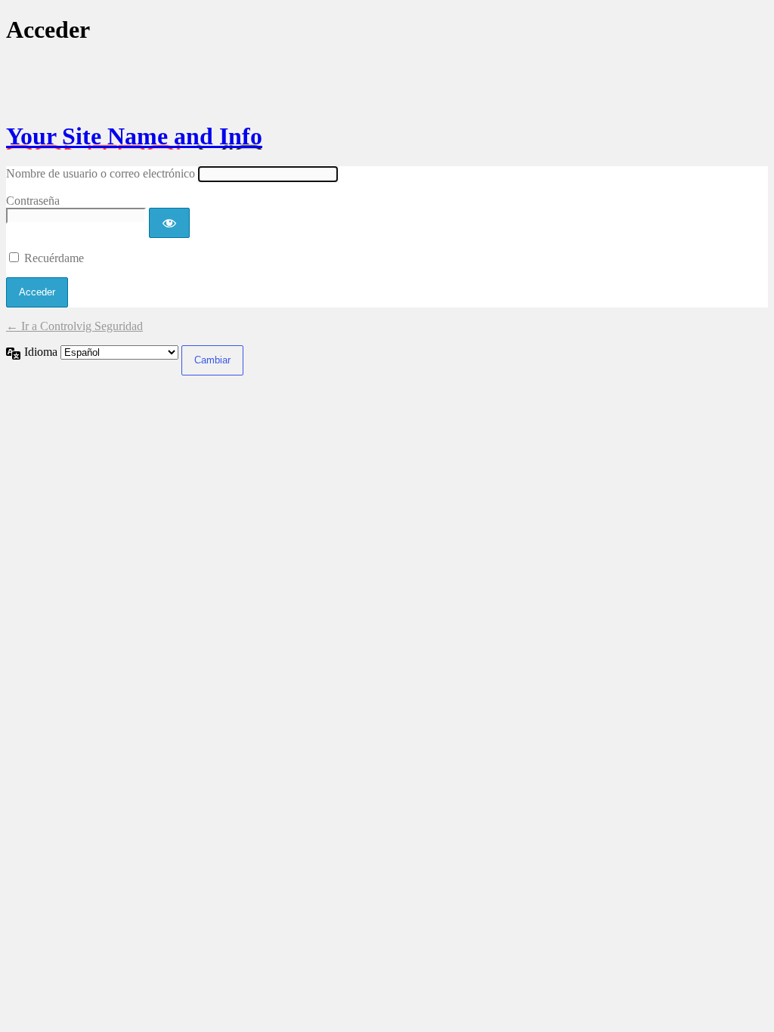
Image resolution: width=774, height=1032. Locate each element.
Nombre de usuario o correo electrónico (100, 173)
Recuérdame (54, 258)
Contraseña (33, 200)
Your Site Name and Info (134, 136)
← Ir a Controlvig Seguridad (74, 326)
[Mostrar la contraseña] (169, 223)
